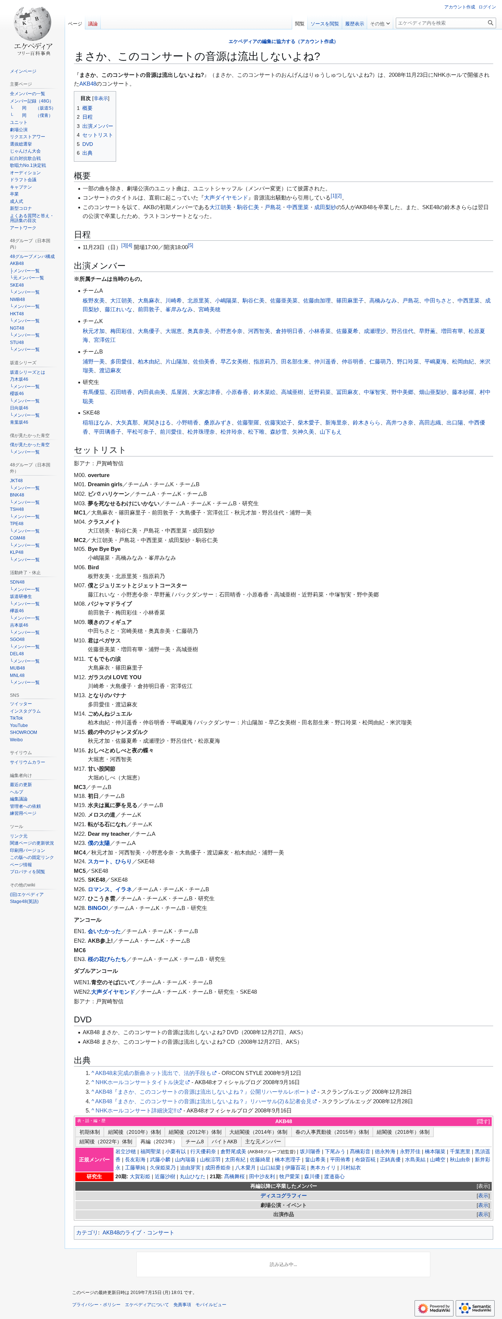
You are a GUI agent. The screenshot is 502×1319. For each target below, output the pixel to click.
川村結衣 (350, 1168)
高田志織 (430, 422)
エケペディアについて (147, 1304)
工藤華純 (135, 1168)
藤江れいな (118, 309)
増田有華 (452, 331)
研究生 (94, 1176)
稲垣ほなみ (96, 422)
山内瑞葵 (185, 1159)
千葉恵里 (460, 1151)
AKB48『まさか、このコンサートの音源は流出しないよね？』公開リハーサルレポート (203, 1092)
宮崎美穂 (209, 309)
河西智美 (259, 331)
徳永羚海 (385, 1151)
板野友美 (94, 300)
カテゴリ (87, 1232)
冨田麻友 (347, 392)
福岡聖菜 (150, 1151)
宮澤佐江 (105, 340)
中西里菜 (298, 207)
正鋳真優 (390, 1159)
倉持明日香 (289, 331)
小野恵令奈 (229, 331)
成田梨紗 (325, 207)
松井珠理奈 (201, 432)
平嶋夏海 (435, 361)
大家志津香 (206, 392)
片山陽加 (176, 361)
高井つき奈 (399, 422)
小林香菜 (320, 331)
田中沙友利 (262, 1176)
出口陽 (455, 422)
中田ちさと (438, 300)
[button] (380, 22)
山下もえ (331, 432)
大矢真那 (127, 422)
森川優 (312, 1176)
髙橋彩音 (360, 1151)
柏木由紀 (149, 361)
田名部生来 (295, 361)
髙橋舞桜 (234, 1176)
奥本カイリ (323, 1168)
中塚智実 (375, 392)
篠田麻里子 (350, 300)
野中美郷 (402, 392)
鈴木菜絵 (265, 392)
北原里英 (198, 300)
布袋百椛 (365, 1159)
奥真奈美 (198, 331)
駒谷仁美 (248, 207)
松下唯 (256, 432)
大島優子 (149, 331)
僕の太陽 (99, 843)
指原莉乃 (265, 361)
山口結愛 (270, 1168)
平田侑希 (340, 1159)
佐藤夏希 (347, 331)
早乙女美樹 (234, 361)
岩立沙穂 (125, 1151)
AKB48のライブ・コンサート (139, 1232)
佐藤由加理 (317, 300)
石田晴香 (121, 392)
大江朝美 (220, 207)
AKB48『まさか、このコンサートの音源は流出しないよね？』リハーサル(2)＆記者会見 (203, 1101)
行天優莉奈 (203, 1151)
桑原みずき (218, 422)
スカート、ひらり (110, 861)
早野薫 (427, 331)
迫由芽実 (190, 1168)
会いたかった (104, 931)
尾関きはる (157, 422)
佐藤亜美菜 (284, 300)
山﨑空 (437, 1159)
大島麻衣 (149, 300)
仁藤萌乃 (380, 361)
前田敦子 (149, 309)
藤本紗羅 (463, 392)
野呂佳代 (402, 331)
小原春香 (237, 392)
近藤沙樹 (165, 1176)
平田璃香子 (107, 432)
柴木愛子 (309, 422)
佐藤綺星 (260, 1159)
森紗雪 (278, 432)
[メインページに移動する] (32, 29)
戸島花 (273, 207)
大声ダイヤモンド (226, 197)
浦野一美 (94, 361)
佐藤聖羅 (248, 422)
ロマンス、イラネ (110, 889)
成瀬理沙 (375, 331)
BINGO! (98, 908)
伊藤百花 (295, 1168)
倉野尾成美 (233, 1151)
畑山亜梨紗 (433, 392)
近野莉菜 (320, 392)
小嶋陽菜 (226, 300)
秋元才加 (94, 331)
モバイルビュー (211, 1304)
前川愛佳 (171, 432)
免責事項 (182, 1304)
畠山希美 (315, 1159)
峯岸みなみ (179, 309)
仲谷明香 (353, 361)
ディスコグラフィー (284, 1195)
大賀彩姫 (140, 1176)
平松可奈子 (140, 432)
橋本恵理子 (288, 1159)
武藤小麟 (160, 1159)
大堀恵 (173, 331)
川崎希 (173, 300)
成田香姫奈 (218, 1168)
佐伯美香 (204, 361)
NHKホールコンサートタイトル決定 (140, 1082)
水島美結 (415, 1159)
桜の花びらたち (107, 959)
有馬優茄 (94, 392)
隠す (483, 1121)
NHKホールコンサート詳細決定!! (136, 1110)
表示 (483, 1186)
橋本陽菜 (435, 1151)
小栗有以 (175, 1151)
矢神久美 (303, 432)
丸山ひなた (192, 1176)
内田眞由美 (151, 392)
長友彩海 (135, 1159)
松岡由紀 (463, 361)
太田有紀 (235, 1159)
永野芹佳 (410, 1151)
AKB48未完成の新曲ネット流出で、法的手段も (153, 1073)
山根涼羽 (210, 1159)
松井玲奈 (231, 432)
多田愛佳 (121, 361)
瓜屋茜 (179, 392)
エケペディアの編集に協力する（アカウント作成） (283, 41)
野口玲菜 (408, 361)
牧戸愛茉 (289, 1176)
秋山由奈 (460, 1159)
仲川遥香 (325, 361)
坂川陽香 (310, 1151)
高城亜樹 (292, 392)
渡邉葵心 (334, 1176)
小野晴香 (187, 422)
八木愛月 (245, 1168)
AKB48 (87, 83)
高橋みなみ (383, 300)
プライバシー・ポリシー (96, 1304)
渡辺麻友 (110, 370)
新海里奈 (336, 422)
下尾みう (335, 1151)
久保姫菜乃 (163, 1168)
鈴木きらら (366, 422)
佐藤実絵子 (278, 422)
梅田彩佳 (121, 331)
